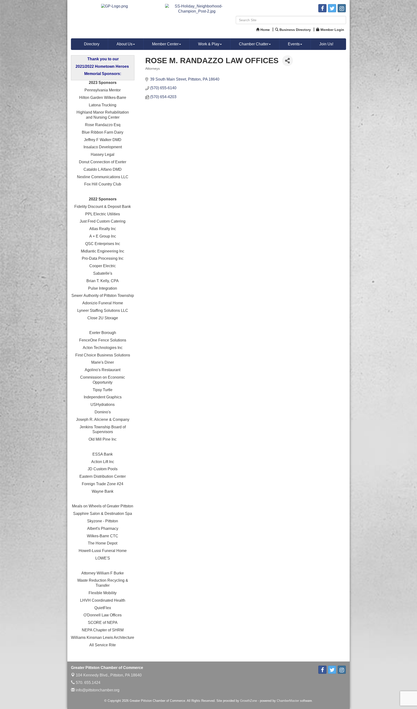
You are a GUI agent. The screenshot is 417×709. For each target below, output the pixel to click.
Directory (91, 44)
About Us (124, 44)
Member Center (165, 44)
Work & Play (208, 44)
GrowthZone (248, 700)
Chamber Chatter (253, 44)
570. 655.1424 (87, 683)
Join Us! (326, 44)
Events (294, 44)
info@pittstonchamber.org (97, 690)
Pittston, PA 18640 (109, 675)
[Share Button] (287, 60)
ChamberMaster (288, 700)
